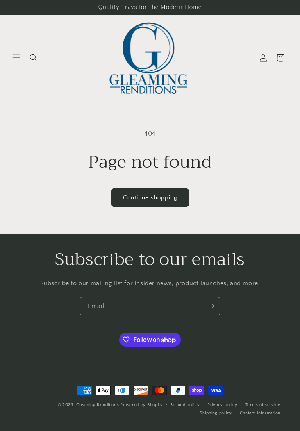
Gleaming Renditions (97, 404)
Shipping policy (216, 413)
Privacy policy (222, 404)
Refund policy (185, 404)
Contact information (260, 413)
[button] (16, 57)
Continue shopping (150, 197)
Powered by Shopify (141, 404)
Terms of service (262, 404)
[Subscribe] (211, 306)
